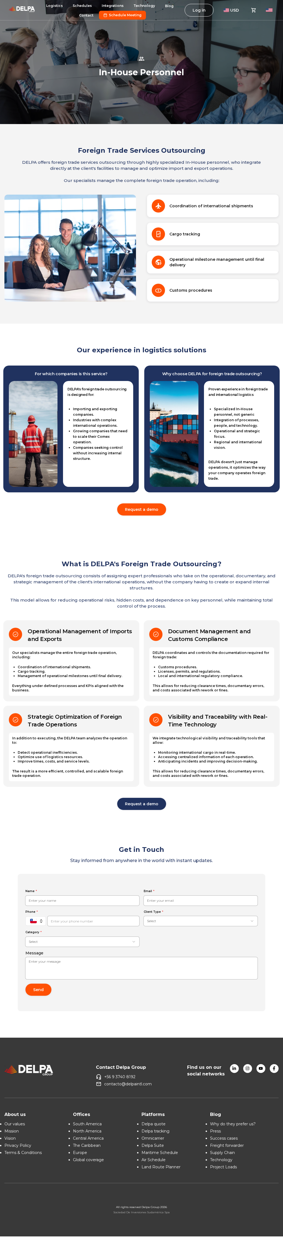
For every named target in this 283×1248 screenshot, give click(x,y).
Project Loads (223, 1166)
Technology (221, 1159)
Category (32, 932)
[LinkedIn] (234, 1068)
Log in (199, 10)
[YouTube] (260, 1068)
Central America (88, 1138)
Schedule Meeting (125, 15)
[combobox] (201, 921)
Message (34, 953)
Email (148, 891)
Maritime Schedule (160, 1152)
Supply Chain (222, 1152)
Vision (10, 1138)
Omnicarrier (153, 1138)
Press (215, 1131)
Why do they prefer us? (233, 1123)
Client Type (152, 912)
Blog (169, 6)
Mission (11, 1131)
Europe (80, 1152)
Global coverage (88, 1159)
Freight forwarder (227, 1145)
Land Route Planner (161, 1166)
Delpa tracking (155, 1131)
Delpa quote (154, 1123)
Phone (30, 912)
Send (38, 989)
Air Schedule (154, 1159)
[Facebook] (274, 1068)
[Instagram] (247, 1068)
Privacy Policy (17, 1145)
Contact (86, 15)
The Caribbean (87, 1145)
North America (87, 1131)
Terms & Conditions (23, 1152)
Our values (14, 1123)
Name (30, 891)
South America (87, 1123)
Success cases (224, 1138)
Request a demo (141, 509)
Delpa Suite (153, 1145)
